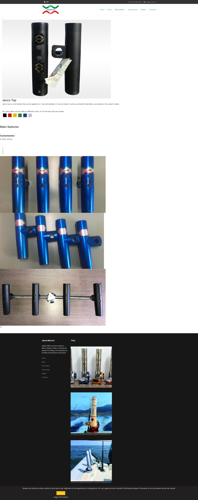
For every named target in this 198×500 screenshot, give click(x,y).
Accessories (132, 10)
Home (102, 10)
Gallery (143, 10)
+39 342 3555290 (136, 2)
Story (109, 10)
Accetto (61, 493)
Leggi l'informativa (61, 497)
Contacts (152, 10)
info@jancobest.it (150, 2)
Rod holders (119, 10)
